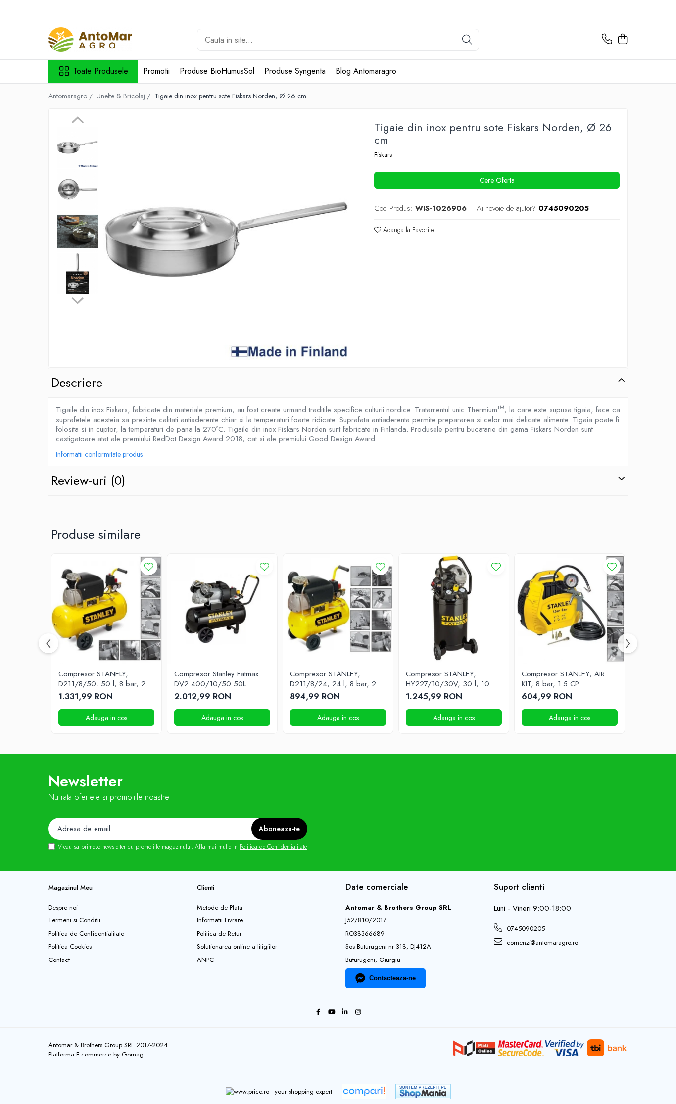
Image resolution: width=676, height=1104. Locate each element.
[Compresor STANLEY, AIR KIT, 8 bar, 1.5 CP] (570, 609)
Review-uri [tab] (88, 480)
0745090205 (525, 928)
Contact (59, 960)
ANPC (205, 960)
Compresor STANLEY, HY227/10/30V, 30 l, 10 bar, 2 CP (447, 679)
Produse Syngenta (295, 71)
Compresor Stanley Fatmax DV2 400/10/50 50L (216, 679)
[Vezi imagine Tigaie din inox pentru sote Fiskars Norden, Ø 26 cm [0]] (77, 147)
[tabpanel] (226, 239)
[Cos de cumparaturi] (622, 40)
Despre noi (63, 907)
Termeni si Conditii (74, 920)
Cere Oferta (497, 180)
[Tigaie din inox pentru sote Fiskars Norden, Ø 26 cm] (226, 239)
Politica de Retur (219, 933)
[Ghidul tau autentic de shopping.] (364, 1091)
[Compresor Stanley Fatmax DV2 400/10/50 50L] (222, 609)
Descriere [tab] (76, 382)
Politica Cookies (70, 946)
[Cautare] (467, 40)
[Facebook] (318, 1012)
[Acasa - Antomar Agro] (97, 39)
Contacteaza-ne (392, 978)
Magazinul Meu (70, 887)
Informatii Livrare (220, 920)
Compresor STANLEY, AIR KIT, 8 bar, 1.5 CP (563, 679)
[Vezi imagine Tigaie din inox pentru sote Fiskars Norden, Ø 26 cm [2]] (77, 231)
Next (77, 299)
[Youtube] (331, 1012)
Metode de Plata (219, 907)
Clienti (205, 887)
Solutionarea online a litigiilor (237, 946)
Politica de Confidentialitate (273, 846)
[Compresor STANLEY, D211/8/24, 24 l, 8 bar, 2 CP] (338, 609)
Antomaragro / (71, 96)
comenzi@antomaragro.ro (541, 942)
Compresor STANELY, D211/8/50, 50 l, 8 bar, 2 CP (101, 679)
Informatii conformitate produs (99, 454)
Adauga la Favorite (407, 230)
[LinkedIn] (344, 1012)
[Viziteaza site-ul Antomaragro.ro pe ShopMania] (423, 1091)
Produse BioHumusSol (217, 71)
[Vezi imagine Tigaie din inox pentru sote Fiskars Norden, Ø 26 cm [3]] (77, 273)
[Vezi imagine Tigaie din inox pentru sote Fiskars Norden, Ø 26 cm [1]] (77, 189)
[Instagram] (358, 1012)
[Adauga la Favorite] (148, 566)
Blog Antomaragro (366, 71)
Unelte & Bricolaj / (124, 96)
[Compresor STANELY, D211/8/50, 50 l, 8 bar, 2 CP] (106, 609)
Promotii (156, 71)
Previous (77, 121)
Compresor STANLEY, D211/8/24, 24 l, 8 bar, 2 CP (333, 679)
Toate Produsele (100, 71)
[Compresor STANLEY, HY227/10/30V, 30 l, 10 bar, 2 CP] (454, 609)
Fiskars (383, 154)
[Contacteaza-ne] (607, 40)
